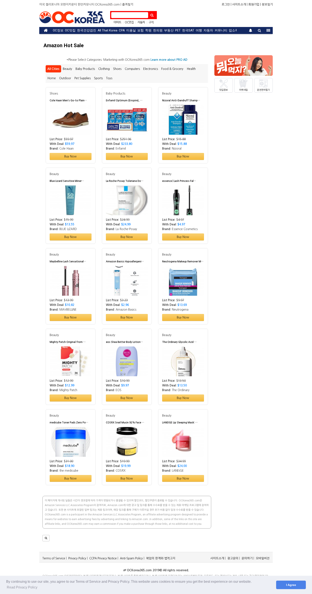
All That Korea (107, 30)
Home (51, 78)
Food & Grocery (172, 68)
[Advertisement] (215, 17)
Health (191, 68)
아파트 (117, 22)
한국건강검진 (86, 30)
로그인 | (226, 4)
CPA (122, 30)
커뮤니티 (221, 30)
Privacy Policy (77, 558)
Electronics (150, 68)
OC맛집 (129, 22)
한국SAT (188, 30)
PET (178, 30)
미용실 (131, 30)
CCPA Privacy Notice (103, 558)
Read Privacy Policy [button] (22, 587)
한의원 (158, 30)
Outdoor (65, 78)
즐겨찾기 (127, 4)
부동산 (169, 30)
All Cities (53, 68)
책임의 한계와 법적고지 (160, 558)
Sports (98, 78)
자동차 (141, 22)
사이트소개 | (239, 4)
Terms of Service (53, 558)
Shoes (117, 68)
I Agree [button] (291, 585)
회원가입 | (254, 4)
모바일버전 (263, 558)
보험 (140, 30)
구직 (151, 22)
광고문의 (232, 558)
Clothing (104, 68)
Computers (132, 68)
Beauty (67, 68)
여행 (199, 30)
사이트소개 (217, 558)
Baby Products (85, 68)
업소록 (233, 30)
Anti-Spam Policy (131, 558)
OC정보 (58, 30)
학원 (148, 30)
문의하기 (247, 558)
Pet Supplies (82, 78)
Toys (109, 78)
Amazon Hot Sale (64, 45)
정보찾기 (267, 4)
